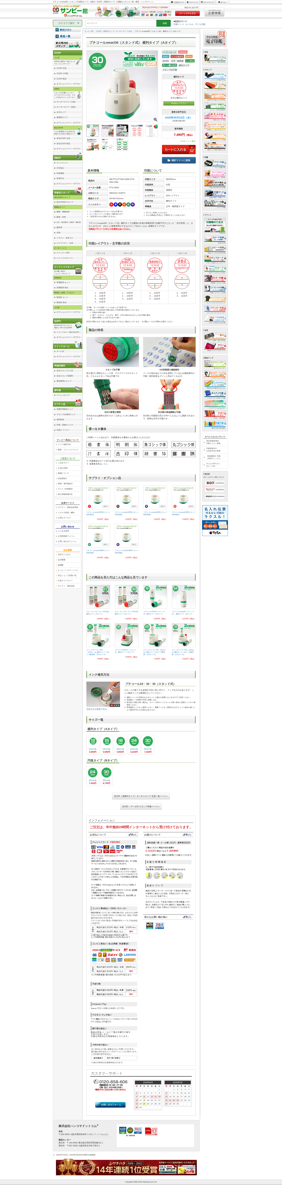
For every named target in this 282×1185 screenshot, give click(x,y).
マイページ (193, 2)
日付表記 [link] (60, 168)
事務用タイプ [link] (62, 117)
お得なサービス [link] (64, 518)
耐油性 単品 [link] (61, 302)
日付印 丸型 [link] (61, 68)
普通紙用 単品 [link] (62, 287)
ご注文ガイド (178, 2)
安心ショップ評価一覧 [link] (67, 575)
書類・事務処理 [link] (63, 212)
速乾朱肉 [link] (60, 419)
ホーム (223, 2)
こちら (105, 464)
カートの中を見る (187, 13)
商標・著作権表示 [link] (65, 483)
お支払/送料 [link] (63, 468)
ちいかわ (189, 24)
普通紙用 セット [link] (63, 282)
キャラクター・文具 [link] (65, 243)
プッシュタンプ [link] (63, 395)
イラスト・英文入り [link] (65, 238)
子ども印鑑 (200, 24)
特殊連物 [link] (60, 173)
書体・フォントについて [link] (68, 450)
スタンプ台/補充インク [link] (66, 414)
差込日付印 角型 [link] (63, 143)
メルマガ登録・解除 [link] (66, 512)
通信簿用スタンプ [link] (64, 381)
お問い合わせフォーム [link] (67, 541)
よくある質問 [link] (63, 531)
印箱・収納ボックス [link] (65, 425)
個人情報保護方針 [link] (65, 494)
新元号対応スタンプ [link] (65, 202)
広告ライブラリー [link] (65, 580)
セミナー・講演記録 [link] (66, 586)
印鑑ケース (179, 24)
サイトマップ (208, 2)
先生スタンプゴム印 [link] (65, 370)
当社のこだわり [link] (64, 554)
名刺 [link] (58, 232)
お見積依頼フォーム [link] (66, 536)
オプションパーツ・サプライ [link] (68, 84)
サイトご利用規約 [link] (65, 489)
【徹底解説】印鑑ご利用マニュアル (213, 457)
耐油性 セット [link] (62, 297)
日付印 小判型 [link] (62, 73)
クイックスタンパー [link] (65, 258)
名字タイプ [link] (61, 112)
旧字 (148, 213)
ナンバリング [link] (62, 163)
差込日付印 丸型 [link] (63, 138)
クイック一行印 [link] (63, 253)
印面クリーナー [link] (63, 430)
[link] (98, 504)
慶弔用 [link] (59, 227)
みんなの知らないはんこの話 (213, 465)
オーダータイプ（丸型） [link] (67, 102)
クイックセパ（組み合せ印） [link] (68, 332)
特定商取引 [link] (62, 478)
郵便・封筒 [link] (61, 217)
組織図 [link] (60, 565)
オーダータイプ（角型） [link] (67, 107)
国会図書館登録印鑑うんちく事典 (213, 442)
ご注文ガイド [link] (63, 463)
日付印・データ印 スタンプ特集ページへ (141, 806)
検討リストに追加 (181, 160)
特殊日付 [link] (60, 178)
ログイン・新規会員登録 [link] (68, 507)
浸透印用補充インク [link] (65, 409)
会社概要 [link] (61, 560)
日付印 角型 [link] (61, 79)
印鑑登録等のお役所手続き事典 (213, 449)
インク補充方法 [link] (64, 444)
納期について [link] (63, 473)
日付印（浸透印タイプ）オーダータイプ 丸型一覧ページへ (141, 796)
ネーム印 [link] (60, 351)
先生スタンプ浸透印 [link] (65, 376)
